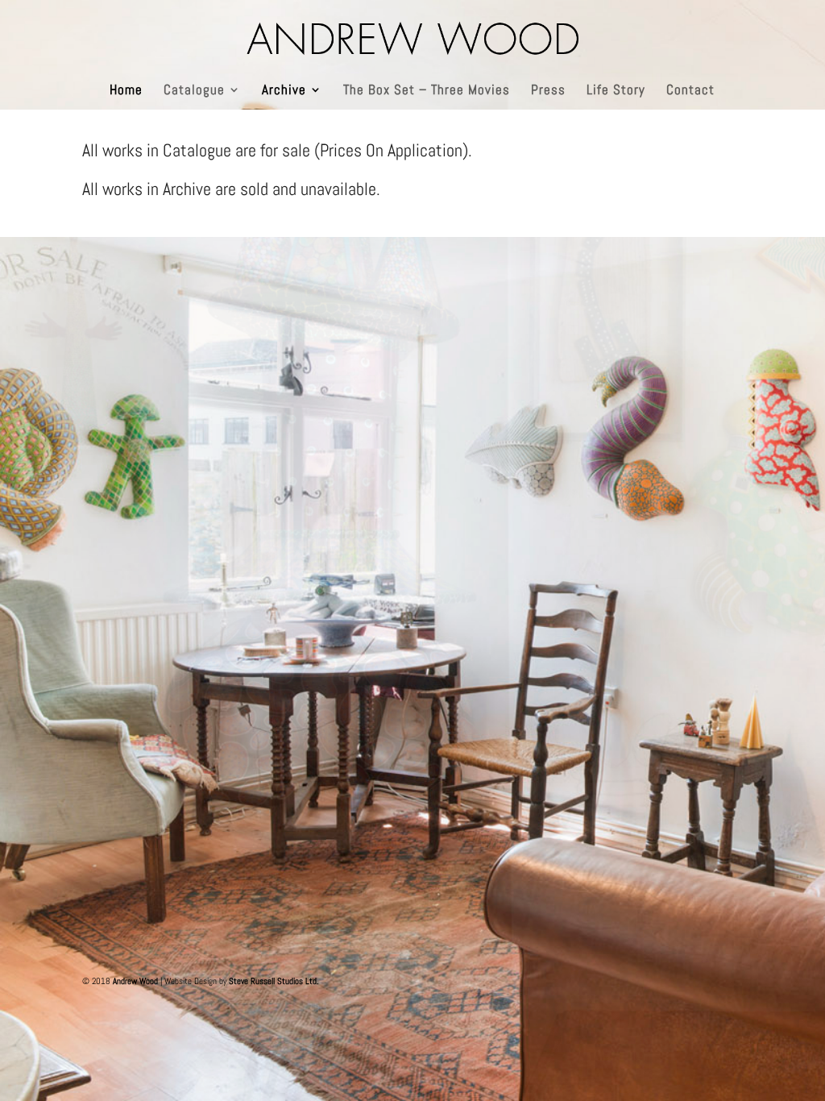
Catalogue (194, 91)
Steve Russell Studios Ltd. (273, 981)
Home (126, 91)
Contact (690, 91)
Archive (284, 91)
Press (548, 91)
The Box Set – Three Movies (426, 91)
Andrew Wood (135, 981)
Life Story (616, 91)
